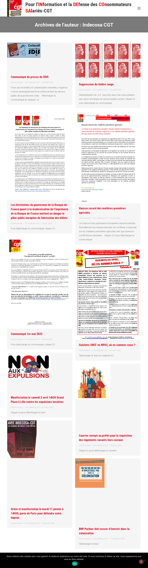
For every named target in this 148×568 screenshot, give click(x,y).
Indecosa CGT (98, 25)
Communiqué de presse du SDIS (30, 77)
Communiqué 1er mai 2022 (26, 334)
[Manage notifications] (141, 561)
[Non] (144, 560)
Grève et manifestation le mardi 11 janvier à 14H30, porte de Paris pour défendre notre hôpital (37, 513)
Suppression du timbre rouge (96, 84)
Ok (74, 563)
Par (32, 82)
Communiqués (17, 82)
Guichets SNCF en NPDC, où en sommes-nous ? (107, 345)
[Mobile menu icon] (139, 8)
